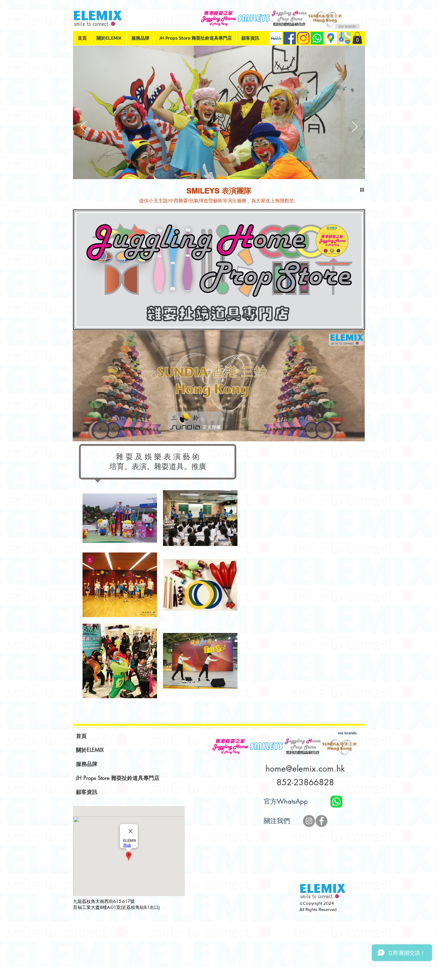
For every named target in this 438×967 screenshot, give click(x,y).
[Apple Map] (344, 38)
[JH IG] (309, 821)
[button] (357, 38)
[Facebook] (289, 38)
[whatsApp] (317, 38)
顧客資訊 (86, 791)
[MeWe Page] (276, 38)
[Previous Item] (83, 127)
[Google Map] (330, 38)
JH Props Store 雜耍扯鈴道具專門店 (117, 777)
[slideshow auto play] (362, 190)
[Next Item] (354, 127)
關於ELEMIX (90, 749)
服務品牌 (86, 763)
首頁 (81, 735)
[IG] (303, 38)
